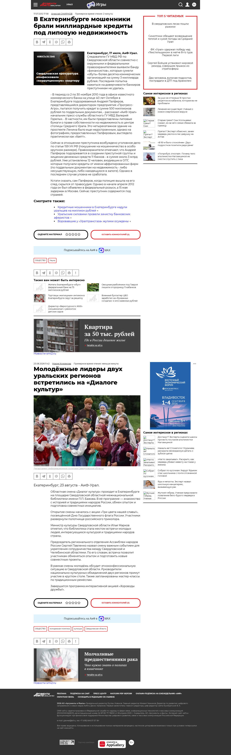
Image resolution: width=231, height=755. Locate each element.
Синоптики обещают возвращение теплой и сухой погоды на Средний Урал (170, 39)
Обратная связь (65, 697)
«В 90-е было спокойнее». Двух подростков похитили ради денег (175, 143)
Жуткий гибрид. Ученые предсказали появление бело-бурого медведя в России (177, 495)
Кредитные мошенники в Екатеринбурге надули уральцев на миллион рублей (90, 209)
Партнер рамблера (86, 742)
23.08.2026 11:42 (42, 363)
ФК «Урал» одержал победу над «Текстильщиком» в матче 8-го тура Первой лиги (170, 52)
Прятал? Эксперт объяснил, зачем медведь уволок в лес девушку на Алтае (176, 134)
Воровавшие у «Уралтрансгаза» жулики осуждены (93, 221)
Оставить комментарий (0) (116, 234)
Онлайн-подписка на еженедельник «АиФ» (159, 693)
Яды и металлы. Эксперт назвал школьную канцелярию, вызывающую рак (174, 484)
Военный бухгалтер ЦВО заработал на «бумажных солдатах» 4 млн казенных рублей (119, 298)
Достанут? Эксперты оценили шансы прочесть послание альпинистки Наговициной (177, 440)
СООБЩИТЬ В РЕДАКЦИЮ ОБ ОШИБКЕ (96, 697)
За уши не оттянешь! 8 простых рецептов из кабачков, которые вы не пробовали (177, 101)
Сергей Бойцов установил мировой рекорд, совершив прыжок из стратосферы (170, 66)
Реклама (61, 693)
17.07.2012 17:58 (41, 14)
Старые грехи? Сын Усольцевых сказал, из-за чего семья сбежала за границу (177, 123)
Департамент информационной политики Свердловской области (68, 468)
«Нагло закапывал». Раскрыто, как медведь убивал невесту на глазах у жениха (177, 462)
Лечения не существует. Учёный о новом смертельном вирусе (175, 110)
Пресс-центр (99, 693)
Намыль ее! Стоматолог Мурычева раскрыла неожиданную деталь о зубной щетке (176, 451)
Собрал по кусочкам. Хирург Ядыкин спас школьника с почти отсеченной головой (177, 473)
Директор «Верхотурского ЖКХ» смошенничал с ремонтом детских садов (65, 309)
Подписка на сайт (79, 693)
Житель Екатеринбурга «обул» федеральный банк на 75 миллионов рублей (64, 287)
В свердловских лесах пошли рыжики (170, 25)
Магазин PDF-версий (121, 693)
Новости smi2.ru (45, 353)
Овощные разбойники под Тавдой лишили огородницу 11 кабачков (120, 286)
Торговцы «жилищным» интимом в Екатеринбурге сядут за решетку (66, 296)
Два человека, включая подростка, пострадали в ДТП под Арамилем (170, 79)
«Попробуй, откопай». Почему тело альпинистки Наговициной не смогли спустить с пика (176, 156)
